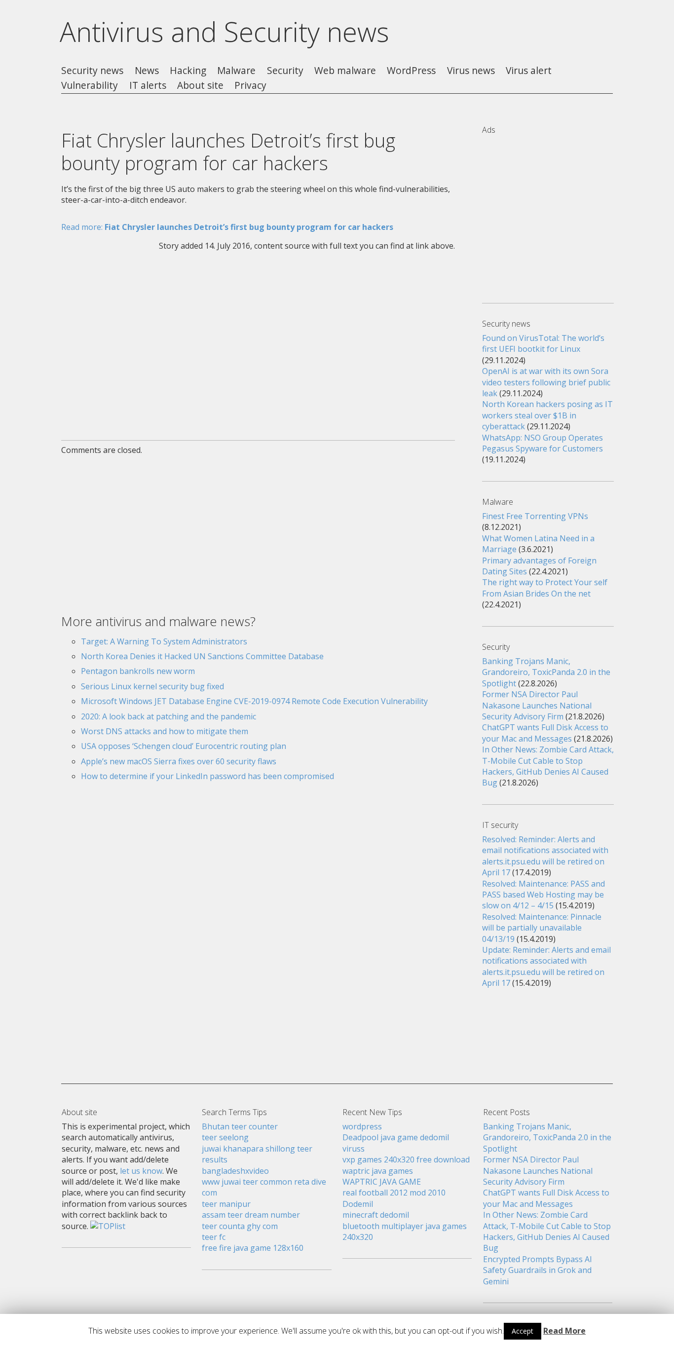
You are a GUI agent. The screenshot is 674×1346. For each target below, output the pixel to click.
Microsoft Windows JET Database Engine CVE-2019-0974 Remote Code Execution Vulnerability (254, 701)
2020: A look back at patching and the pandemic (168, 716)
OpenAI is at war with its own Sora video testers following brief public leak (546, 382)
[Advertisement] (258, 339)
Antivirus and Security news (224, 31)
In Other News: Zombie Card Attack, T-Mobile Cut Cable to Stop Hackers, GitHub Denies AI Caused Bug (548, 766)
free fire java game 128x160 (252, 1247)
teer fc (213, 1237)
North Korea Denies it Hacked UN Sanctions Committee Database (202, 656)
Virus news (471, 71)
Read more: (227, 227)
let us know (141, 1170)
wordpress (362, 1126)
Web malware (345, 71)
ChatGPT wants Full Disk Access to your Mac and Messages (545, 733)
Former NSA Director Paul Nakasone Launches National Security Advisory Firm (537, 705)
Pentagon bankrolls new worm (138, 671)
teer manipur (226, 1203)
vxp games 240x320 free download (406, 1159)
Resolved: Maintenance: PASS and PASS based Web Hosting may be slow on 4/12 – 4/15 (543, 894)
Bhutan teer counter (240, 1126)
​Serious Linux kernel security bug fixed (152, 686)
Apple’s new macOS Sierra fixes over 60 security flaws (178, 761)
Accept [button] (522, 1331)
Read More (564, 1330)
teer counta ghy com (240, 1226)
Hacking (188, 71)
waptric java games (377, 1170)
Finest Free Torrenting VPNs (535, 516)
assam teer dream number (251, 1214)
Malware (236, 71)
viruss (353, 1148)
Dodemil (357, 1203)
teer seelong (225, 1137)
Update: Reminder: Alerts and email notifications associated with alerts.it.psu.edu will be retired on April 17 (546, 966)
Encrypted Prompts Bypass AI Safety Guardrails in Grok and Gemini (537, 1270)
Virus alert (529, 71)
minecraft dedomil (375, 1214)
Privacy (250, 85)
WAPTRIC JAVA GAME (381, 1181)
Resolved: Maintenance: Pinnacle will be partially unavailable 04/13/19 (541, 927)
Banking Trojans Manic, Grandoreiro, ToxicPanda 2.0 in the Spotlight (546, 672)
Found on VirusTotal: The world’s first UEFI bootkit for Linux (543, 343)
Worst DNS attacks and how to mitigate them (164, 731)
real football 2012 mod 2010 (394, 1192)
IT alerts (147, 85)
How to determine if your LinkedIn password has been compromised (207, 776)
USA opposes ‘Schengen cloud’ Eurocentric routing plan (183, 746)
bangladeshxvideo (235, 1170)
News (147, 71)
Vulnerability (89, 85)
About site (200, 85)
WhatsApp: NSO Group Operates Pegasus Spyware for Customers (542, 443)
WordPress (411, 71)
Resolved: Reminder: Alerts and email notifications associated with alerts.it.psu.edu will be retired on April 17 (545, 856)
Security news (92, 71)
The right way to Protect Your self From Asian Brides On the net (544, 587)
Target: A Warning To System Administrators (164, 641)
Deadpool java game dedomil (395, 1137)
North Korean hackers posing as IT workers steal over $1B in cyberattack (547, 415)
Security (285, 71)
